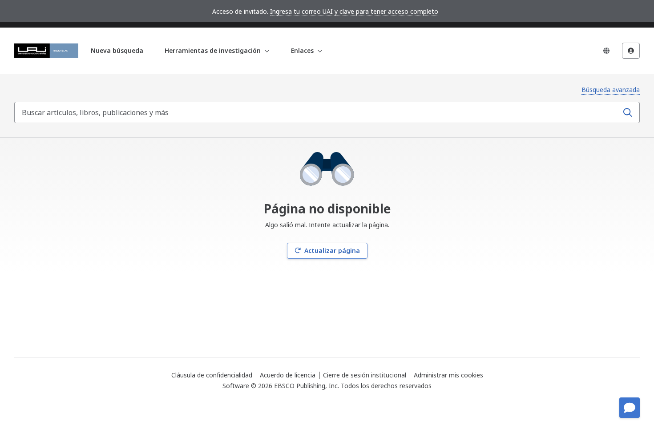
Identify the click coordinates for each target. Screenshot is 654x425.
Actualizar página (332, 250)
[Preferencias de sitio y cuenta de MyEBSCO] (631, 51)
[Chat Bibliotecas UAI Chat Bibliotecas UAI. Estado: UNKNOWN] (629, 407)
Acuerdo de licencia (287, 375)
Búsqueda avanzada (610, 89)
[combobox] (317, 112)
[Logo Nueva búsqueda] (46, 51)
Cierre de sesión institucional (364, 375)
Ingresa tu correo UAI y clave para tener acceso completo (354, 11)
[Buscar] (628, 112)
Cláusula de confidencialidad (211, 375)
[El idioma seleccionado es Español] (606, 51)
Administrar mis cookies (448, 375)
